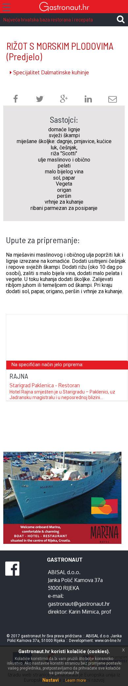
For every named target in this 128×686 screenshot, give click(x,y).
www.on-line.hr (108, 640)
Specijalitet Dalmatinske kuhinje (50, 72)
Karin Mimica (84, 611)
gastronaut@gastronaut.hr (79, 603)
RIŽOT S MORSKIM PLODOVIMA (60, 51)
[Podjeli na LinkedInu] (88, 100)
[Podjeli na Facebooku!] (15, 100)
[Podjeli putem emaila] (112, 100)
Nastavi (50, 680)
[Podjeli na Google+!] (64, 100)
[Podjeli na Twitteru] (40, 100)
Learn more (75, 680)
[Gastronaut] (64, 7)
